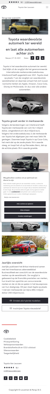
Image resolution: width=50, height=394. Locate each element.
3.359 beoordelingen (33, 2)
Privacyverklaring (11, 341)
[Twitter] (37, 58)
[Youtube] (21, 378)
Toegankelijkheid (11, 353)
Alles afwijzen (25, 210)
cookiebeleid (15, 192)
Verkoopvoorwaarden (13, 344)
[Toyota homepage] (3, 7)
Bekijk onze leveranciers (11, 197)
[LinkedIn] (43, 58)
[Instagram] (11, 378)
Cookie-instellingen (25, 216)
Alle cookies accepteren (25, 204)
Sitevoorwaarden (11, 350)
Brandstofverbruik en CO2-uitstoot (20, 347)
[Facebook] (32, 58)
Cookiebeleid (10, 338)
